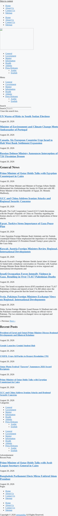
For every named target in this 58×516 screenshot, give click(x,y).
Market (8, 58)
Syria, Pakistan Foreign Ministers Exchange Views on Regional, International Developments (28, 298)
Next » (12, 321)
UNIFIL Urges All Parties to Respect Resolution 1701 (24, 356)
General (8, 53)
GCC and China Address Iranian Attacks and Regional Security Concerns (25, 200)
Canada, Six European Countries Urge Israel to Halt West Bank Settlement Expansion (26, 141)
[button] (29, 77)
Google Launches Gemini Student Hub (17, 345)
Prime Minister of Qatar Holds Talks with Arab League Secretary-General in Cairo (26, 464)
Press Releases (11, 68)
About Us (9, 8)
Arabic (14, 70)
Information (10, 61)
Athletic (8, 65)
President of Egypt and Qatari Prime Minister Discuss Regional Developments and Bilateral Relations (29, 334)
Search (3, 108)
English (14, 73)
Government (10, 56)
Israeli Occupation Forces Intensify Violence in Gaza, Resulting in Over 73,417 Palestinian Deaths (28, 275)
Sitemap (8, 13)
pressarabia (21, 515)
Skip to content (6, 1)
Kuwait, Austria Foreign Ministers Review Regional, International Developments (29, 250)
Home (8, 6)
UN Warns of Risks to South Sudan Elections (25, 116)
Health (8, 63)
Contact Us (10, 10)
